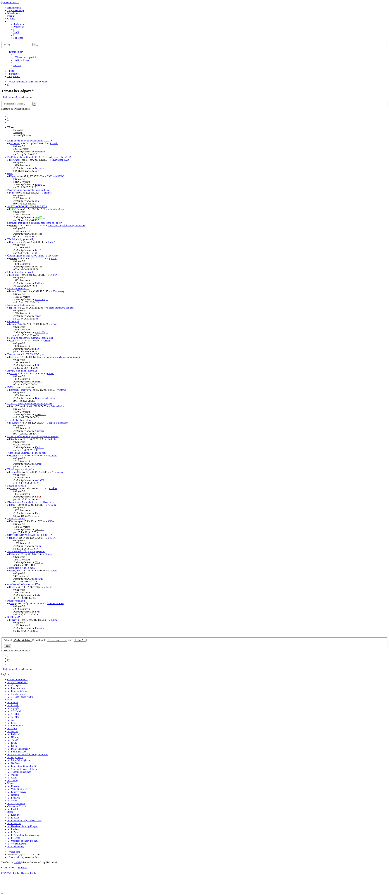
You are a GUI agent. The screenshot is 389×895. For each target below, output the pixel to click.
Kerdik (13, 439)
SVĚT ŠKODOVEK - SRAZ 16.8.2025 (27, 206)
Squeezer (14, 422)
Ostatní (50, 373)
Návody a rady (14, 13)
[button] (8, 122)
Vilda (12, 554)
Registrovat (18, 24)
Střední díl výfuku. (16, 518)
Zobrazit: (8, 640)
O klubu (11, 18)
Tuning (48, 554)
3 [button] (8, 119)
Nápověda (18, 38)
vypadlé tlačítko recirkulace (20, 420)
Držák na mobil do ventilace (20, 387)
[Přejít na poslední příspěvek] (46, 151)
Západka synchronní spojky (20, 469)
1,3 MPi (53, 258)
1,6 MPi (51, 242)
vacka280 (15, 472)
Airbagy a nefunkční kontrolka (22, 370)
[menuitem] (24, 57)
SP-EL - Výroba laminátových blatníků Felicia (29, 403)
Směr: (71, 640)
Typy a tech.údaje (15, 10)
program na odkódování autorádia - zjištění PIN (30, 338)
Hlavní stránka (14, 7)
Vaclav (13, 521)
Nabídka (52, 439)
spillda (13, 537)
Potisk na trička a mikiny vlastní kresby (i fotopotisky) (33, 436)
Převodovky (58, 291)
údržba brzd (13, 321)
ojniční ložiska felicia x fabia (21, 568)
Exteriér (54, 143)
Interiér (62, 390)
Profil (16, 32)
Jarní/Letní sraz (57, 209)
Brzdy (56, 324)
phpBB (17, 862)
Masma (13, 373)
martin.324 (15, 291)
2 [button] (8, 116)
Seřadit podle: (40, 640)
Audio (47, 340)
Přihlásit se (18, 27)
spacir (13, 307)
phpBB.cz (22, 867)
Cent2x (13, 455)
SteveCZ (14, 406)
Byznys (14, 176)
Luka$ (13, 488)
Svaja (13, 603)
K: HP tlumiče (14, 617)
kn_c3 (13, 242)
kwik (12, 587)
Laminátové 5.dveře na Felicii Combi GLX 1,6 (29, 140)
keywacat (14, 160)
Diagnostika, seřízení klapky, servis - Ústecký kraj (31, 502)
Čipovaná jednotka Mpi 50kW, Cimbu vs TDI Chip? (32, 255)
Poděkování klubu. (16, 600)
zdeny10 (14, 570)
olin (12, 192)
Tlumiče (48, 192)
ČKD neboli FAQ (60, 160)
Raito (12, 505)
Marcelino (15, 143)
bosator (13, 225)
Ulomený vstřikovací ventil (20, 272)
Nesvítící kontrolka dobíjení (20, 305)
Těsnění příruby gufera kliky (21, 239)
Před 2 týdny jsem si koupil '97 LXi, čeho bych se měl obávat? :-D (39, 157)
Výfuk (51, 521)
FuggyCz (14, 620)
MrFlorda (14, 275)
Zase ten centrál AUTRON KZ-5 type (25, 354)
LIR (12, 340)
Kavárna (53, 455)
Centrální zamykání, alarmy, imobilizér (66, 225)
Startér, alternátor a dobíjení (60, 307)
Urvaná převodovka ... (18, 288)
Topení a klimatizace (58, 422)
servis (10, 173)
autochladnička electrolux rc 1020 (23, 584)
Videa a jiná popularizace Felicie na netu (26, 453)
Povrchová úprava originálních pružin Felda (28, 190)
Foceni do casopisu (16, 485)
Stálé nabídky (57, 406)
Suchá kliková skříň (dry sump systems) (26, 551)
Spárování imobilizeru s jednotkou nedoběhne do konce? (34, 223)
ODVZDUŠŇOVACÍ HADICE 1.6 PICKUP (29, 535)
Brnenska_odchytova (20, 390)
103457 (14, 209)
